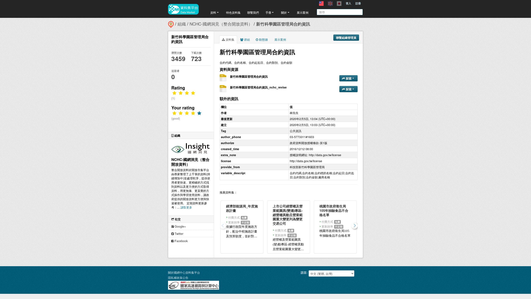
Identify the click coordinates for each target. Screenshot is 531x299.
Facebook (181, 241)
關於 (284, 12)
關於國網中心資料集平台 (184, 272)
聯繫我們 (253, 12)
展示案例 (302, 12)
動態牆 (263, 39)
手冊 (268, 12)
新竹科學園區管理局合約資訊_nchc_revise (258, 87)
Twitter (178, 234)
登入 (348, 3)
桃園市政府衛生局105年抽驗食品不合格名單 (333, 210)
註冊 (358, 3)
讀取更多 (186, 207)
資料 (213, 12)
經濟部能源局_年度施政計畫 (242, 208)
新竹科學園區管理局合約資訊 (283, 24)
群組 (246, 39)
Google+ (180, 226)
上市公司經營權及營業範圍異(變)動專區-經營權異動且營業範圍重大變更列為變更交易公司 (288, 215)
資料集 (229, 39)
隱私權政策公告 (178, 278)
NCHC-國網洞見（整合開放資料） (221, 24)
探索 (348, 78)
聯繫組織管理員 (346, 38)
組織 (182, 24)
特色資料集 (233, 12)
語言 (304, 272)
